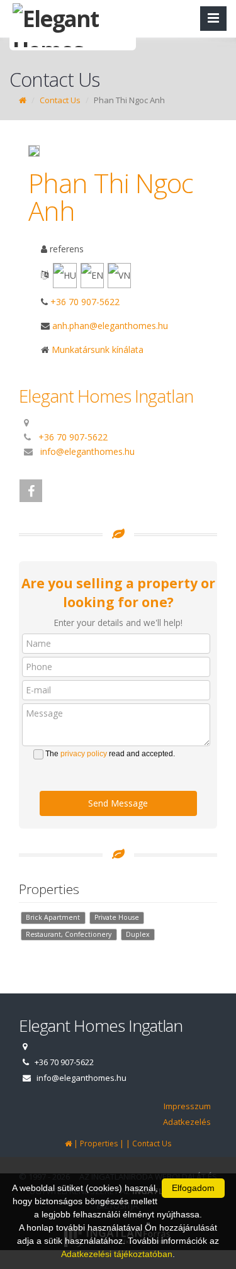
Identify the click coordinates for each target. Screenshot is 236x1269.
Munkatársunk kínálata (96, 349)
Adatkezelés (187, 1121)
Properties (99, 1143)
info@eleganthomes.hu (87, 451)
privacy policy (83, 753)
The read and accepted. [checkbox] (110, 753)
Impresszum (187, 1106)
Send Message (118, 803)
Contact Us (60, 100)
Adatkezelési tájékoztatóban (116, 1254)
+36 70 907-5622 (85, 302)
